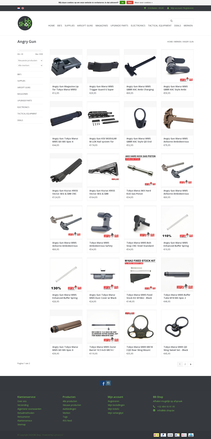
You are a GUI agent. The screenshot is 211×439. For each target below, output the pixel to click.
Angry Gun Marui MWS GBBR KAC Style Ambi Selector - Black (176, 88)
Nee (130, 3)
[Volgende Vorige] (190, 364)
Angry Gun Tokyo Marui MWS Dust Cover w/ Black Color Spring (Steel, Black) (102, 296)
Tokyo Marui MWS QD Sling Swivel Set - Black (176, 348)
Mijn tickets (113, 408)
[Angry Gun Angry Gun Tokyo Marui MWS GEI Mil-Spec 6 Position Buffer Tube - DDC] (66, 327)
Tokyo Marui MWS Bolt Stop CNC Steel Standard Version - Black (140, 244)
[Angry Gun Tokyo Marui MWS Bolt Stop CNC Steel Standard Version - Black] (140, 222)
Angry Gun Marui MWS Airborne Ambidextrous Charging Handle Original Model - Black (177, 192)
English (22, 8)
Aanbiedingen (69, 408)
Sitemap (21, 424)
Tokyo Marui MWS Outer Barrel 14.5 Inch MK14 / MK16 (102, 348)
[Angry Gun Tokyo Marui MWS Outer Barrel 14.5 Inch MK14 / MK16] (103, 327)
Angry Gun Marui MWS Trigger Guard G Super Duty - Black (101, 88)
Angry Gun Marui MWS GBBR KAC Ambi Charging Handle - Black (140, 88)
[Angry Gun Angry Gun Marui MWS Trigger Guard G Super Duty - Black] (103, 66)
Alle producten (70, 401)
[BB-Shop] (24, 23)
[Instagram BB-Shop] (108, 383)
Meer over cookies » (144, 3)
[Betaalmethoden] (156, 435)
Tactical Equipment (160, 25)
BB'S (59, 25)
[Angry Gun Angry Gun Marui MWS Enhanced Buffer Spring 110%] (177, 222)
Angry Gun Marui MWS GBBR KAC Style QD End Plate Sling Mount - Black (140, 140)
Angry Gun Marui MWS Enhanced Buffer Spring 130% (65, 296)
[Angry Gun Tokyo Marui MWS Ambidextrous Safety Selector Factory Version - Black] (103, 222)
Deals (177, 25)
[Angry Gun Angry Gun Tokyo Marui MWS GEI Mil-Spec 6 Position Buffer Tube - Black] (66, 118)
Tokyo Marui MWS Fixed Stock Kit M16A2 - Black (139, 296)
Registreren (113, 401)
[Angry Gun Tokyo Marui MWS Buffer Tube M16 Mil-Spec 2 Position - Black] (177, 274)
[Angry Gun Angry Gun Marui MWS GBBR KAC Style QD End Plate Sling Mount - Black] (140, 118)
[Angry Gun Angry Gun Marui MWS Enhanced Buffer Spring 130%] (66, 274)
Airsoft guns (85, 25)
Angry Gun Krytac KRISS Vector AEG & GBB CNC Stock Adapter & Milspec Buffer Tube (65, 192)
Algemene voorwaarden (29, 408)
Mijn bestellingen (116, 405)
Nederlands (18, 8)
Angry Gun (188, 41)
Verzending (22, 405)
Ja (122, 3)
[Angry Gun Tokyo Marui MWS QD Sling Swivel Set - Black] (177, 327)
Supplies (70, 25)
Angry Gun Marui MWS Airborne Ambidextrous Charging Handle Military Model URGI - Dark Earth (177, 140)
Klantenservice (24, 420)
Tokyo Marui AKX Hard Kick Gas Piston (139, 192)
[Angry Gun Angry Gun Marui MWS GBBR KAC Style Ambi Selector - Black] (177, 66)
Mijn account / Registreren (182, 8)
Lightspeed (58, 435)
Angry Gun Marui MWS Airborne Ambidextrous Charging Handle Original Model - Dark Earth (66, 244)
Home (51, 25)
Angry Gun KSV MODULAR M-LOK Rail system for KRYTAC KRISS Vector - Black (103, 140)
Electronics (138, 25)
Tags (65, 416)
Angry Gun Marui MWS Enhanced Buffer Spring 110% (176, 244)
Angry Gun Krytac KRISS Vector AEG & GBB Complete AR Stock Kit (102, 192)
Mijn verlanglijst (115, 412)
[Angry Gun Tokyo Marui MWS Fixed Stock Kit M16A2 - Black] (140, 274)
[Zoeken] (170, 21)
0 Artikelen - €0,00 (156, 8)
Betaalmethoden (25, 412)
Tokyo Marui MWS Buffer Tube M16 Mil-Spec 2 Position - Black (177, 296)
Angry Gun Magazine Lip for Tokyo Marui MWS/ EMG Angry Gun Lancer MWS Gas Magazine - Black (65, 88)
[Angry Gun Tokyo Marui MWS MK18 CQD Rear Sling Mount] (140, 327)
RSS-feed (67, 420)
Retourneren (23, 416)
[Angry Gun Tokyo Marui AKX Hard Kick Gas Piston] (140, 170)
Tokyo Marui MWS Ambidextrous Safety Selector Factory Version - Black (102, 244)
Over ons (22, 401)
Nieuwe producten (72, 405)
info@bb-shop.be (165, 410)
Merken (188, 25)
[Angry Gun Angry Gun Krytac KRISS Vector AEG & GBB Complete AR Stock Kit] (103, 170)
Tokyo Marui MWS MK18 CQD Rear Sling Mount (140, 348)
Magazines (101, 25)
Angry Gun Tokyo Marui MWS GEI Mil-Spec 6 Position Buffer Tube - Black (65, 140)
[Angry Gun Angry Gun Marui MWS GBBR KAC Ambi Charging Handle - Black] (140, 66)
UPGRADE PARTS (119, 25)
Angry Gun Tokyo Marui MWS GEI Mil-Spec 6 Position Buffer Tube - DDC (65, 348)
